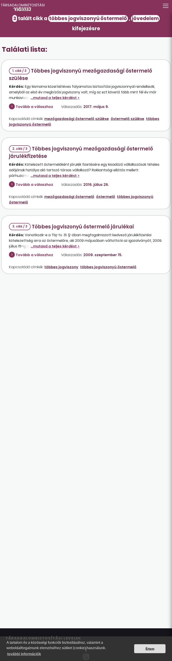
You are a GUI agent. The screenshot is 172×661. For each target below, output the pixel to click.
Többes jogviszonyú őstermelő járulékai (73, 226)
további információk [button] (24, 654)
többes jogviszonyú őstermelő (108, 267)
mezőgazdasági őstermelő (69, 196)
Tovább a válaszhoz (34, 106)
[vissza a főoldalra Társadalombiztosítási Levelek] (86, 7)
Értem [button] (150, 648)
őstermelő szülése (127, 118)
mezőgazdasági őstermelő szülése (76, 118)
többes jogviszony (61, 267)
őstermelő (105, 196)
